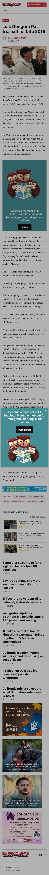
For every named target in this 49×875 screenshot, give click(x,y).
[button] (24, 437)
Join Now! (24, 429)
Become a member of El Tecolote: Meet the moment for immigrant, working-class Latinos (25, 417)
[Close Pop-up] (45, 410)
